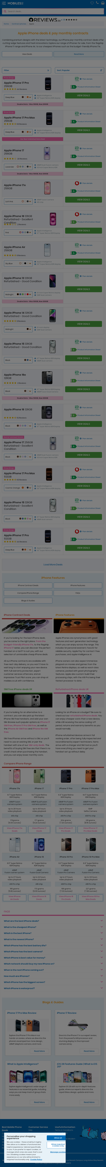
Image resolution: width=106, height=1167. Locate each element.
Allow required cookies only (58, 1145)
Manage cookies (58, 1152)
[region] (35, 1147)
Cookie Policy (36, 1159)
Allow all (58, 1138)
